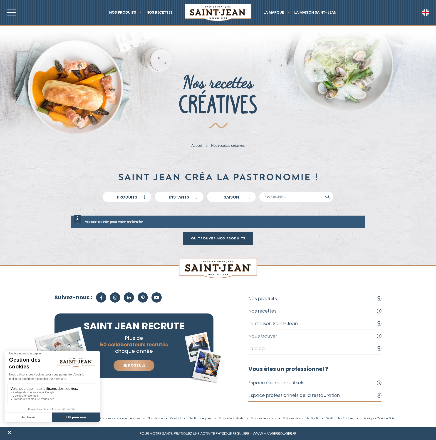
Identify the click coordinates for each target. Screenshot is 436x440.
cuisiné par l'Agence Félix (377, 418)
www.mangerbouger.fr (274, 433)
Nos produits (122, 12)
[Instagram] (115, 297)
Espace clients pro (263, 418)
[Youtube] (156, 297)
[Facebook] (101, 297)
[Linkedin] (129, 297)
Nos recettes (159, 12)
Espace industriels (231, 418)
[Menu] (11, 12)
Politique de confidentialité (301, 418)
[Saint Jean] (218, 12)
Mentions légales (199, 418)
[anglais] (425, 12)
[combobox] (127, 197)
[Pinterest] (143, 297)
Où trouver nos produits (218, 238)
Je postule (134, 365)
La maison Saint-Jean (315, 12)
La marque (273, 12)
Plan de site (155, 418)
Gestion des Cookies (340, 418)
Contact (175, 418)
